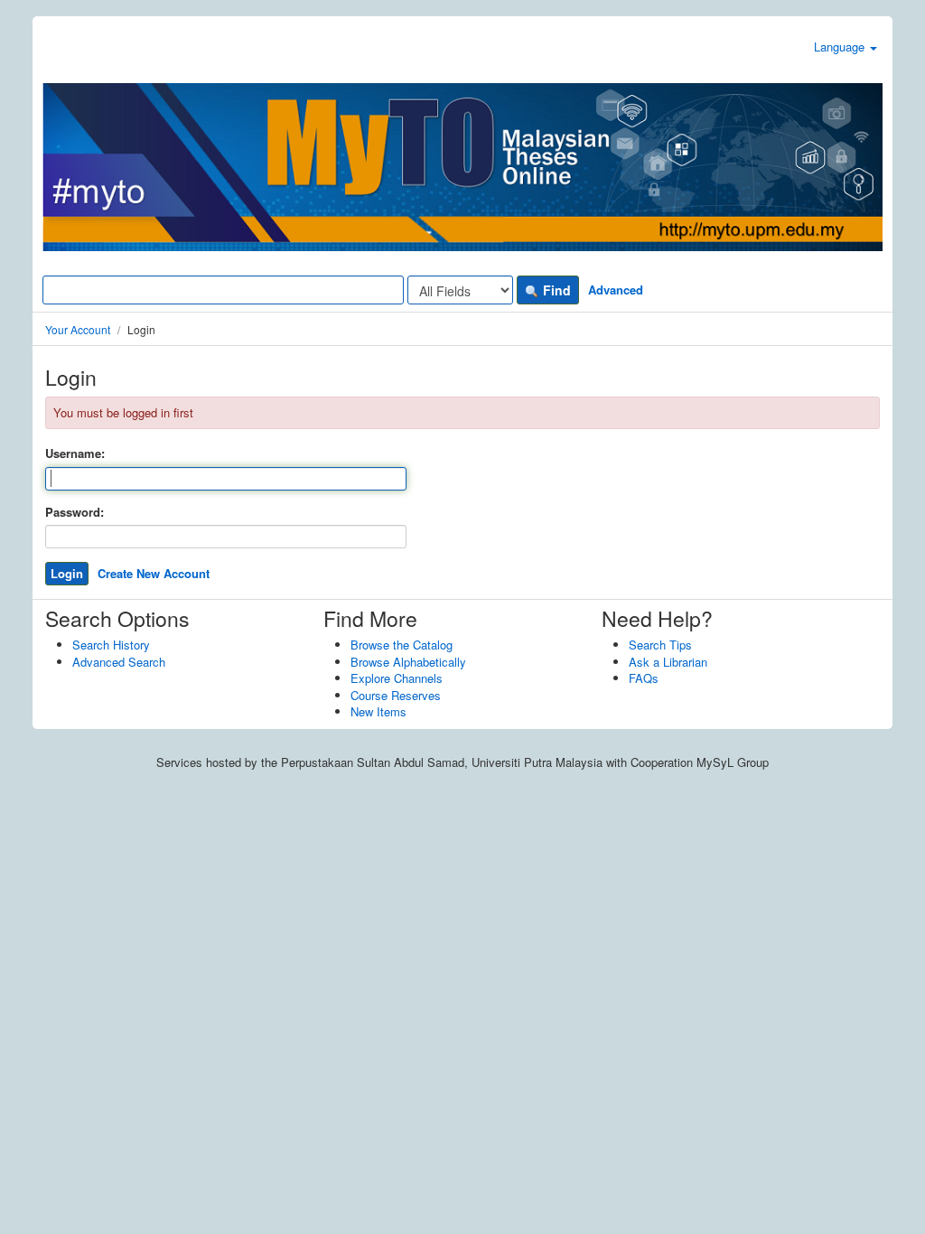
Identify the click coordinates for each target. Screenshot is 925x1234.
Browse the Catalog (401, 644)
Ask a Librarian (668, 661)
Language (841, 46)
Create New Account (154, 573)
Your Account (77, 329)
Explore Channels (396, 678)
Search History (111, 644)
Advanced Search (118, 661)
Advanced (615, 289)
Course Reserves (395, 695)
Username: (75, 453)
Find (555, 290)
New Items (378, 711)
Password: (74, 512)
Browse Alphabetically (408, 661)
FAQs (644, 678)
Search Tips (660, 644)
